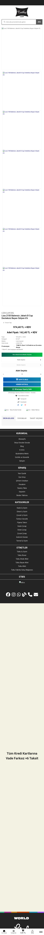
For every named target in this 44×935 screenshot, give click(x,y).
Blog (22, 446)
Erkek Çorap (22, 530)
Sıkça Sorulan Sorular (15, 409)
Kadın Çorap (22, 526)
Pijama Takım (22, 522)
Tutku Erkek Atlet (22, 559)
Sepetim (22, 492)
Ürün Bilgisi (8, 418)
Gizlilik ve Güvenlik (22, 457)
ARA (39, 22)
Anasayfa (22, 439)
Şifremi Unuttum (22, 481)
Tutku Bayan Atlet (22, 563)
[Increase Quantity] (40, 374)
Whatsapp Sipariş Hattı (23, 389)
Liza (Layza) (8, 313)
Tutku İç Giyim (22, 552)
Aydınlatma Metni (22, 454)
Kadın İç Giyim (22, 508)
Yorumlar (22, 418)
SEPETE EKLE (23, 379)
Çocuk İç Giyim (22, 515)
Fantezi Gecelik (22, 519)
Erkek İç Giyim (22, 512)
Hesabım (22, 484)
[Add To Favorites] (22, 396)
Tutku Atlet (22, 566)
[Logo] (22, 12)
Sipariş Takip (22, 488)
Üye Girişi (22, 477)
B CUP (18, 339)
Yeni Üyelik (22, 473)
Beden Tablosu (35, 409)
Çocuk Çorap (22, 533)
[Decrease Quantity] (3, 374)
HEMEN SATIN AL (22, 384)
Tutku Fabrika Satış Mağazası (22, 570)
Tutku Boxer (22, 555)
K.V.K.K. (22, 450)
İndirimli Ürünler (22, 537)
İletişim (22, 461)
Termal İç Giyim (22, 541)
